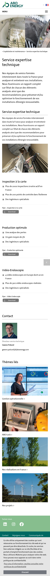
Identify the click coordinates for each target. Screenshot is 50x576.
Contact (5, 535)
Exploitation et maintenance (14, 51)
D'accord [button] (25, 572)
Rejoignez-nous (18, 535)
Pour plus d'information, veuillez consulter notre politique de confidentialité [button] (23, 565)
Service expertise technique (37, 51)
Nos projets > (8, 505)
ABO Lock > (7, 434)
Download (11, 212)
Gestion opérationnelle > (13, 398)
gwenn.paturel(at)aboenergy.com (15, 349)
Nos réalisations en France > (15, 469)
